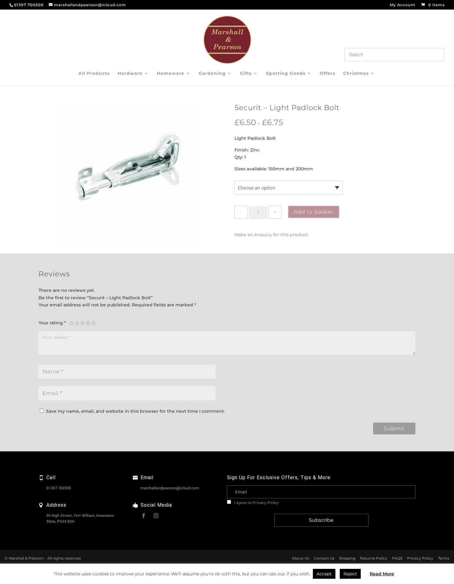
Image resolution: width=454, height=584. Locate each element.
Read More (382, 574)
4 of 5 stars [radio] (88, 323)
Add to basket (314, 212)
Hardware (130, 73)
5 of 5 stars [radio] (93, 323)
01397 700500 (58, 488)
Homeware (170, 73)
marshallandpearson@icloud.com (170, 488)
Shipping (347, 558)
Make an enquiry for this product (271, 234)
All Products (94, 73)
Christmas (356, 73)
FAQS (397, 558)
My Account (402, 5)
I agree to (256, 502)
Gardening (212, 73)
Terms (443, 558)
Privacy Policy (266, 502)
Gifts (246, 73)
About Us (300, 558)
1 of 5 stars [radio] (71, 323)
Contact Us (324, 558)
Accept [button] (324, 574)
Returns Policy (373, 558)
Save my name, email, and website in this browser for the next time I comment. (135, 411)
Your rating (52, 323)
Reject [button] (350, 574)
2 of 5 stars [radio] (77, 323)
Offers (327, 73)
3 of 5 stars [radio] (82, 323)
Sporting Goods (285, 73)
